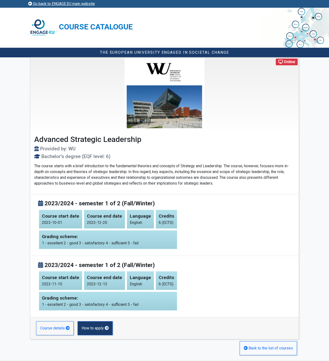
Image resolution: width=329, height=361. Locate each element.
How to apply (93, 328)
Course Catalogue (96, 26)
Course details (53, 328)
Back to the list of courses (270, 348)
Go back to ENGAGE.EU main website (63, 3)
